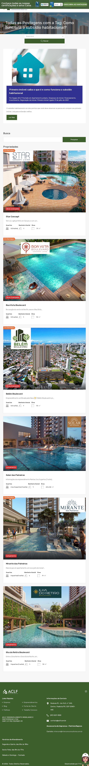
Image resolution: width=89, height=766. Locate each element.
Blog (5, 706)
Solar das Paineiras (15, 475)
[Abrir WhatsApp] (80, 761)
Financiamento (70, 98)
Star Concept (12, 216)
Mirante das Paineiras (16, 563)
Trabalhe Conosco (30, 710)
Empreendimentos (30, 702)
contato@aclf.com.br (58, 721)
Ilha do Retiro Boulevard (18, 652)
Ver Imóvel (44, 200)
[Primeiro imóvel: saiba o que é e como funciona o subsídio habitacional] (44, 70)
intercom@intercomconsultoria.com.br (68, 731)
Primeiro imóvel (43, 100)
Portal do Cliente (30, 706)
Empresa (7, 702)
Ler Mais (12, 117)
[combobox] (45, 36)
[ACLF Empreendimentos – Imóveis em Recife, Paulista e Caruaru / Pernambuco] (15, 10)
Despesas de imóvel (56, 98)
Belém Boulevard (14, 394)
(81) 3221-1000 (55, 715)
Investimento (14, 100)
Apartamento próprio (40, 98)
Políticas (7, 710)
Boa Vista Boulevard (16, 305)
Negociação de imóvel (28, 100)
